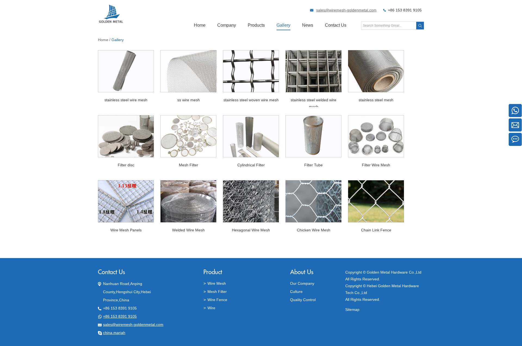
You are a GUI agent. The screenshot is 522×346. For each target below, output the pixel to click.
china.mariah (114, 332)
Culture (296, 291)
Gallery (283, 25)
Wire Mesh (216, 283)
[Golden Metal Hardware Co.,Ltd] (111, 22)
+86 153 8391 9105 (120, 316)
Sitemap (352, 309)
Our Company (302, 283)
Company (226, 25)
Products (256, 25)
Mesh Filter (217, 291)
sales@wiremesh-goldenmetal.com (346, 10)
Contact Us (335, 25)
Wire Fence (217, 300)
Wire (211, 308)
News (307, 25)
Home (200, 25)
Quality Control (303, 300)
